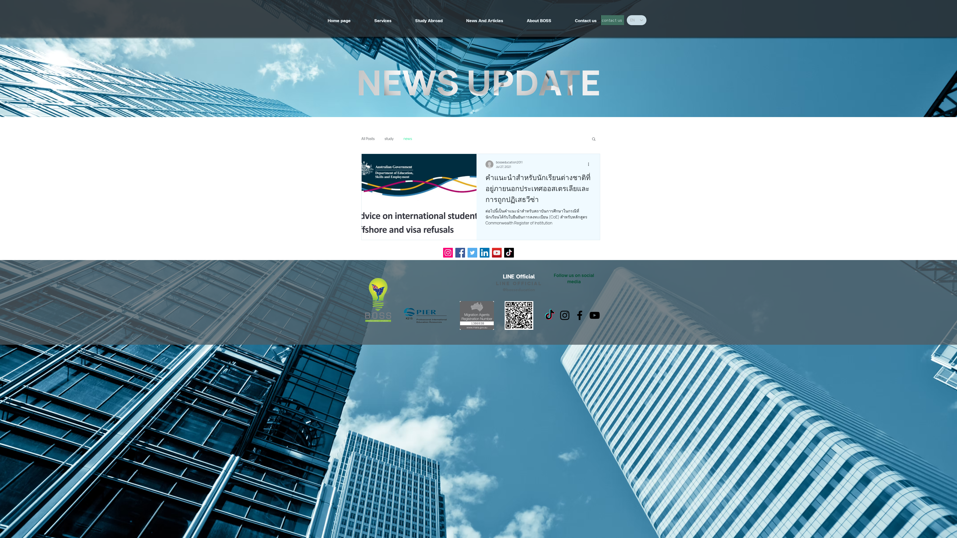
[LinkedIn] (484, 253)
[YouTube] (497, 253)
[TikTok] (509, 253)
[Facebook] (460, 253)
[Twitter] (472, 253)
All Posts (368, 138)
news (407, 138)
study (389, 138)
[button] (593, 139)
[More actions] (590, 164)
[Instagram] (448, 253)
